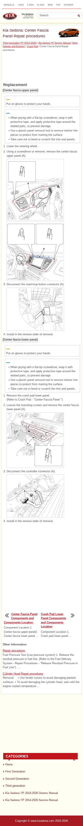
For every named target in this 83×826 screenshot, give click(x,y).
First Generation (15, 771)
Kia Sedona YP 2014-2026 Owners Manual (31, 793)
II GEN (30, 5)
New (50, 5)
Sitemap (68, 5)
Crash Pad (32, 46)
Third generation (15, 785)
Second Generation (17, 778)
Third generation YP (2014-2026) (20, 43)
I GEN (21, 5)
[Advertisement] (41, 66)
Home (9, 764)
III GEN (40, 5)
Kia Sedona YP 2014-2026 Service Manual (31, 800)
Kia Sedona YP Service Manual (54, 43)
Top (58, 5)
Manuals (9, 5)
